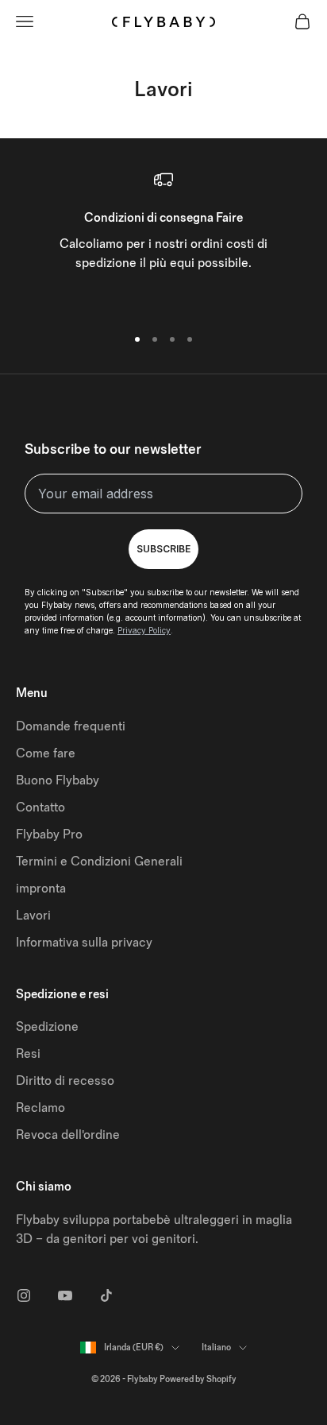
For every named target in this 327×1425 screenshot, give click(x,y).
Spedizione (47, 1027)
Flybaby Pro (49, 834)
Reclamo (40, 1108)
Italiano (216, 1347)
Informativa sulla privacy (84, 943)
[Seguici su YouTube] (65, 1295)
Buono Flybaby (57, 780)
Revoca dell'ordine (68, 1135)
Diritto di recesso (65, 1081)
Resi (28, 1054)
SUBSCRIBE (163, 549)
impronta (41, 888)
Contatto (40, 807)
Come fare (45, 753)
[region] (163, 241)
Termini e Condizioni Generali (99, 861)
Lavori (33, 916)
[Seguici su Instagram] (24, 1295)
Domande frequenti (70, 726)
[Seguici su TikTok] (106, 1295)
